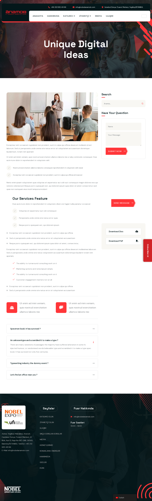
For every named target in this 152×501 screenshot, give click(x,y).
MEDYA (98, 16)
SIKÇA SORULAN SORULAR (51, 434)
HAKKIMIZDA (53, 16)
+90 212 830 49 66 (58, 7)
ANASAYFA (38, 16)
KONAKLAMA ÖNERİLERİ (50, 451)
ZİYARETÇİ (84, 16)
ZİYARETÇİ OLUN (47, 422)
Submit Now (115, 151)
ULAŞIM (109, 16)
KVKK (42, 468)
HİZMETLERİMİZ (46, 445)
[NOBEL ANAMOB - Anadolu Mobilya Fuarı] (16, 12)
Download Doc (116, 231)
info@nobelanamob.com (85, 7)
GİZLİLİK (43, 462)
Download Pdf (116, 241)
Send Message (122, 203)
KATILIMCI (68, 16)
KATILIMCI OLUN (46, 416)
